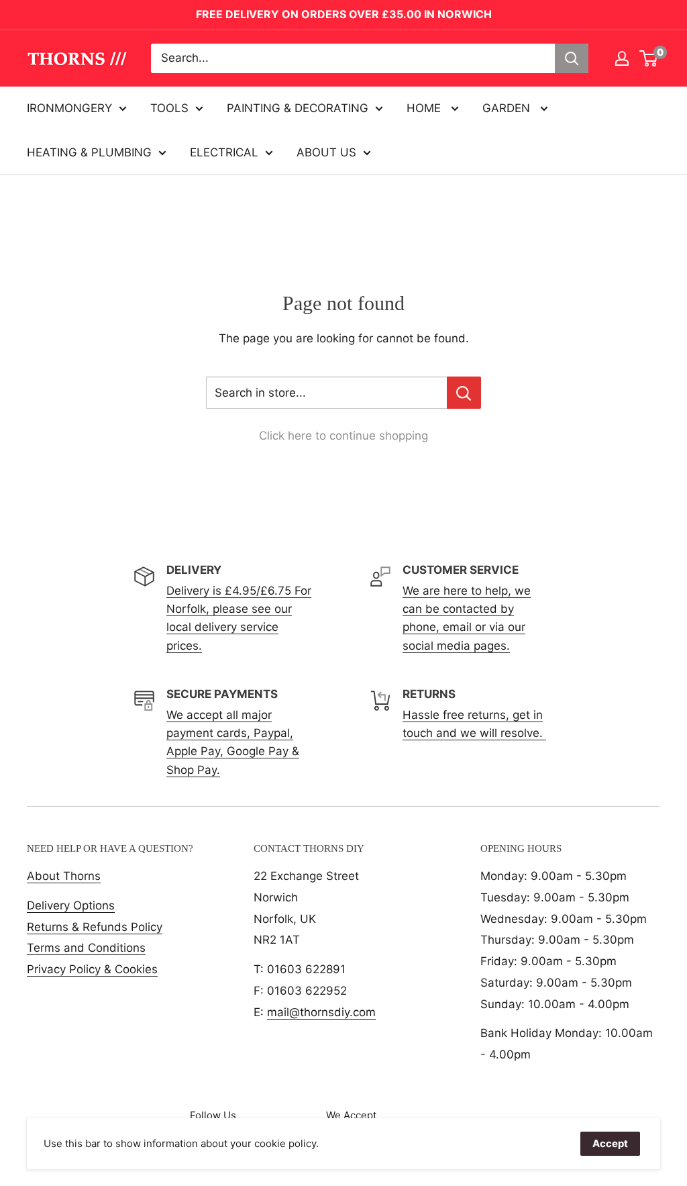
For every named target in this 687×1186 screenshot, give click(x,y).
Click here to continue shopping (343, 435)
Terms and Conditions (86, 947)
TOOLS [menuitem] (169, 108)
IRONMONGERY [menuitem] (69, 108)
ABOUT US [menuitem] (326, 152)
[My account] (622, 58)
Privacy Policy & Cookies (92, 969)
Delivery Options (71, 905)
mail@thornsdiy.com (321, 1012)
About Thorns (64, 876)
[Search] (571, 58)
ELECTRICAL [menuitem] (224, 152)
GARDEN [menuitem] (507, 108)
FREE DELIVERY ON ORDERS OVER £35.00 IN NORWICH (344, 14)
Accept (610, 1143)
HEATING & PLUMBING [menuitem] (89, 152)
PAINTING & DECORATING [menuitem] (297, 108)
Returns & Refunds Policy (94, 927)
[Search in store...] (464, 393)
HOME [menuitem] (425, 108)
